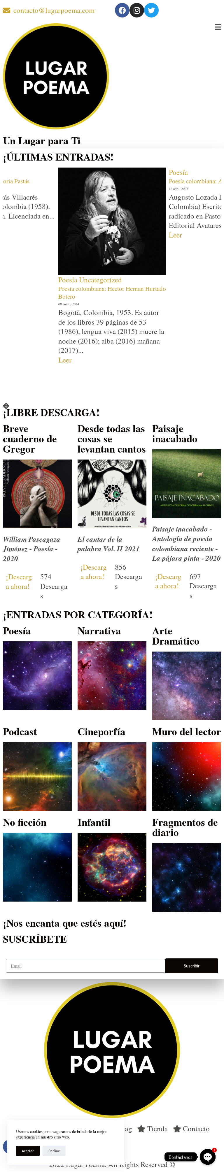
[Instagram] (137, 10)
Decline (54, 1150)
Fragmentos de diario (185, 827)
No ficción (24, 821)
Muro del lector (186, 731)
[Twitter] (151, 10)
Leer (64, 235)
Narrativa (99, 630)
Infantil (94, 821)
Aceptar (28, 1150)
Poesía (67, 172)
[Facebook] (122, 10)
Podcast (20, 731)
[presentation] (6, 406)
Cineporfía (101, 731)
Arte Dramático (176, 635)
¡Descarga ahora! (19, 581)
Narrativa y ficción (196, 314)
